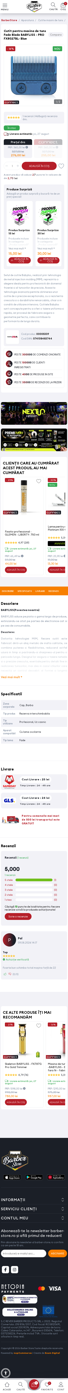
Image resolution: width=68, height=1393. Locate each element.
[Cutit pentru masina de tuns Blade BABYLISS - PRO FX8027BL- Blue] (34, 102)
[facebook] (5, 1269)
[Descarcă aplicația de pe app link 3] (56, 1177)
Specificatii (25, 591)
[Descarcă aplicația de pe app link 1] (12, 1177)
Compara (56, 34)
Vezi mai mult (16, 248)
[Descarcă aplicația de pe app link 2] (34, 1177)
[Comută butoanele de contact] (61, 1372)
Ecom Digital (52, 1352)
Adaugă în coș (39, 166)
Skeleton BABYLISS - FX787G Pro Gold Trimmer (23, 1065)
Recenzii (54, 591)
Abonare (57, 1253)
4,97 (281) (23, 542)
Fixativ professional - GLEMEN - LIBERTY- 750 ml (22, 533)
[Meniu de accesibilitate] (5, 1373)
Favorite (61, 166)
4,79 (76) (23, 1074)
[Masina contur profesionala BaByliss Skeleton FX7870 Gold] (23, 1041)
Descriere (8, 591)
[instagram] (14, 1269)
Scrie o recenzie (18, 916)
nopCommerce (23, 1352)
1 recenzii (28, 116)
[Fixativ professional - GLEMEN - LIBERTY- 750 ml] (23, 496)
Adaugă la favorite (39, 481)
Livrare (40, 591)
